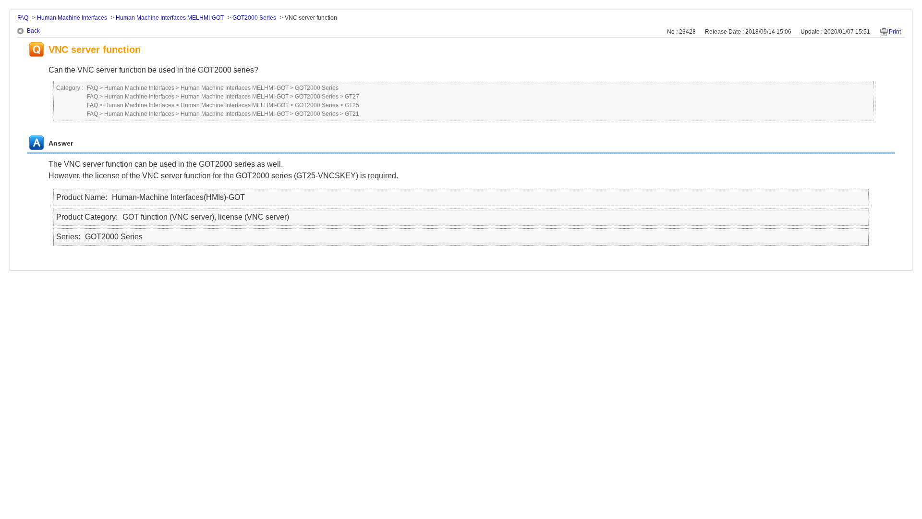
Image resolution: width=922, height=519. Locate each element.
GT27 (352, 96)
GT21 (352, 114)
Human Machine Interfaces (72, 17)
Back (33, 30)
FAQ (22, 17)
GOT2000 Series (254, 17)
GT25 (352, 105)
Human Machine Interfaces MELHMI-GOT (170, 17)
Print (895, 31)
